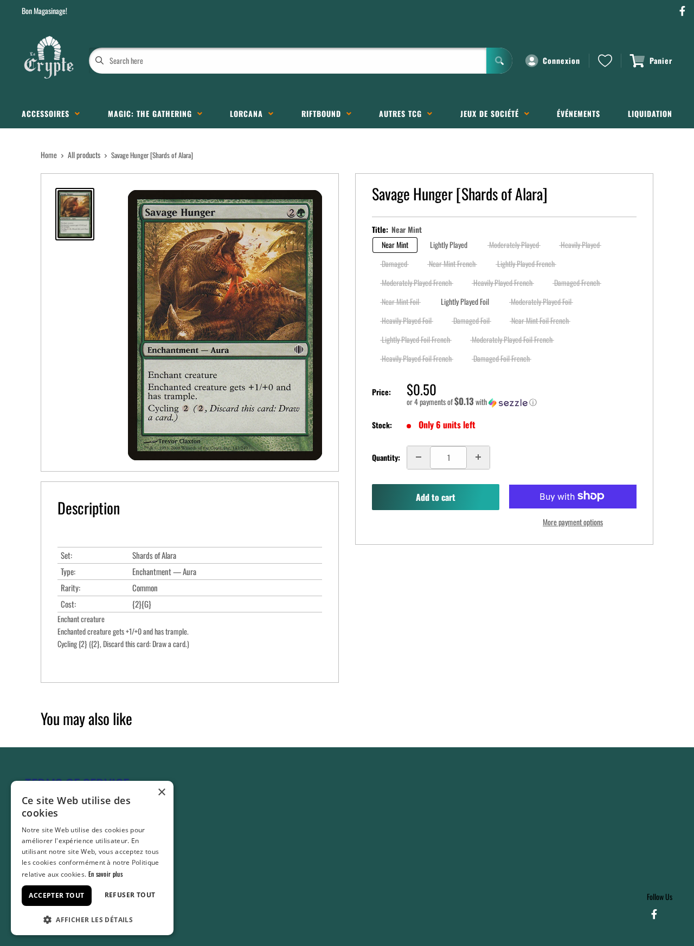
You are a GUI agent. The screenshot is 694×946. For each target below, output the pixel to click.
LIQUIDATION (650, 113)
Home (49, 154)
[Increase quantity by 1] (478, 457)
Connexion (561, 60)
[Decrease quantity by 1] (418, 457)
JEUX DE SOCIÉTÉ (492, 113)
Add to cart (435, 497)
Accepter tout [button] (56, 895)
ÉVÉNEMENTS (578, 113)
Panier (661, 60)
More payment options (573, 521)
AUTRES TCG (403, 113)
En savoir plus (105, 873)
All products (84, 154)
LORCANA (249, 113)
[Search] (499, 61)
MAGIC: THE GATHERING (152, 113)
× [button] (161, 792)
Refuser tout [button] (130, 894)
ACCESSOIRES (48, 113)
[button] (522, 402)
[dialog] (92, 858)
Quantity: (386, 456)
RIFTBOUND (323, 113)
